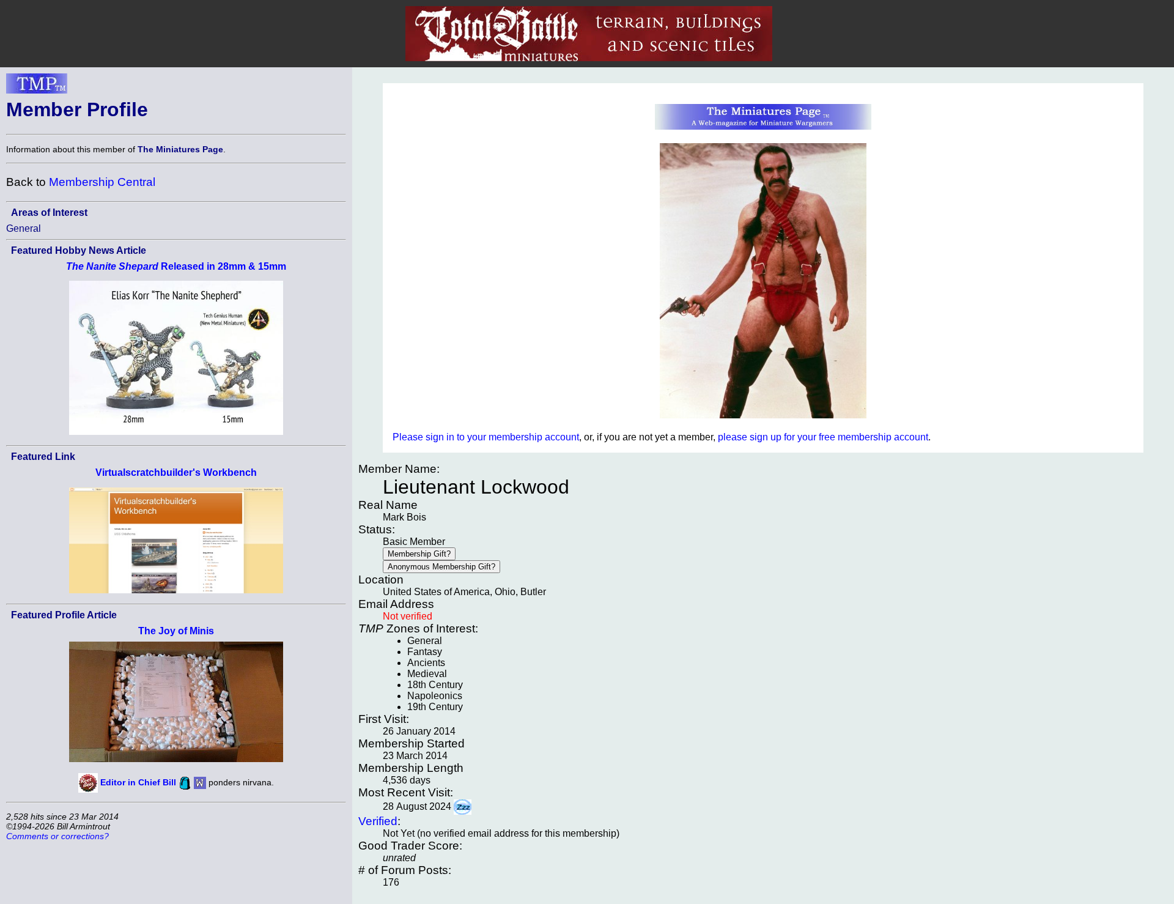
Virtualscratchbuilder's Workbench (176, 472)
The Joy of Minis (176, 631)
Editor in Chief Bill (138, 782)
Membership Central (102, 182)
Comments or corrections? (57, 836)
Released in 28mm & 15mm (176, 266)
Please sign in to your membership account (486, 437)
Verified (377, 821)
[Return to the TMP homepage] (36, 87)
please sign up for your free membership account (823, 437)
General (23, 228)
